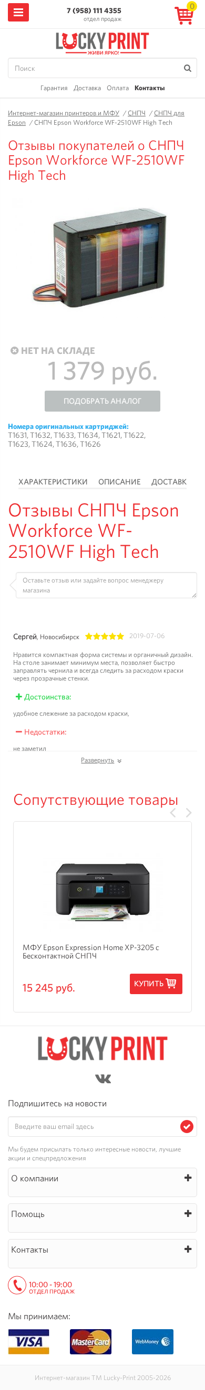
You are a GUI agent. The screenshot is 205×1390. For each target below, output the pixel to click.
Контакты (150, 87)
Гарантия (54, 87)
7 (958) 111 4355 (94, 10)
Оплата (118, 87)
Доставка (87, 87)
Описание (119, 482)
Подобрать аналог (102, 401)
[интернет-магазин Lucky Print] (102, 42)
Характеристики (53, 482)
